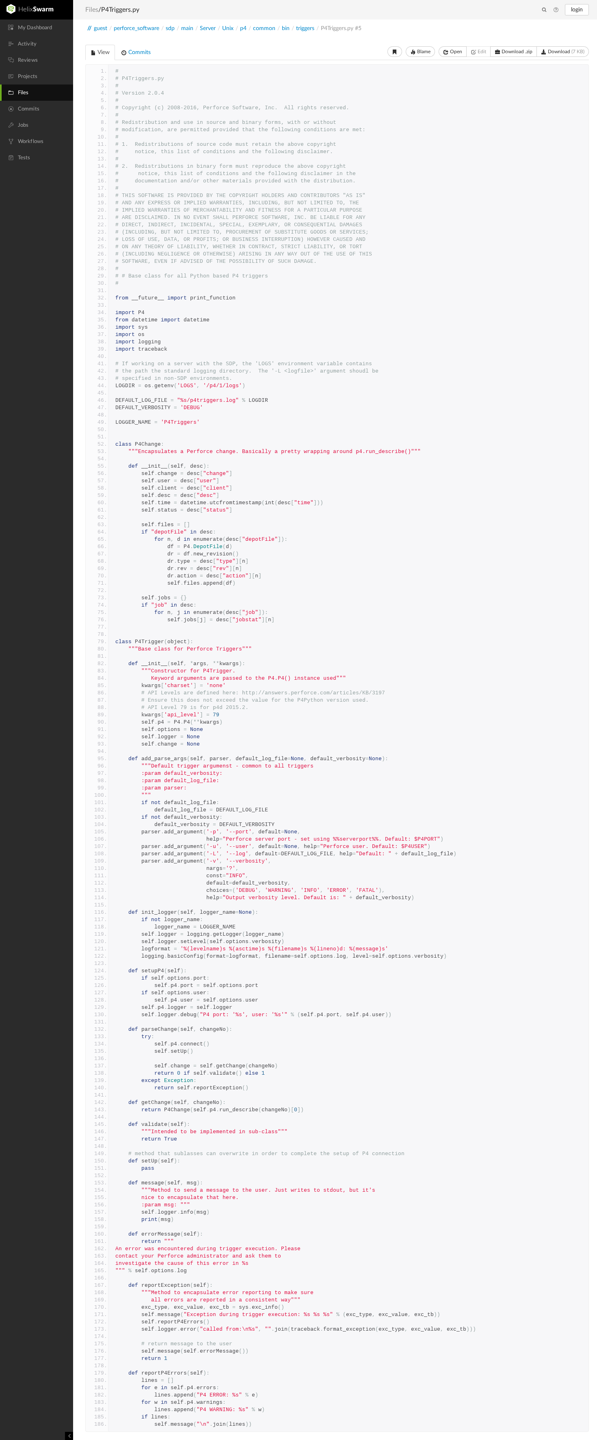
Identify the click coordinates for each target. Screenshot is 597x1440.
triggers (305, 28)
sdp (170, 28)
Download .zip (516, 51)
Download (565, 51)
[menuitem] (36, 28)
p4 (243, 28)
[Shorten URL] (394, 51)
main (187, 28)
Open (455, 51)
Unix (228, 28)
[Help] (556, 10)
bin (286, 28)
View (103, 52)
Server (208, 28)
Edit (481, 51)
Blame (423, 51)
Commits (139, 52)
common (264, 28)
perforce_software (136, 28)
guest (100, 28)
